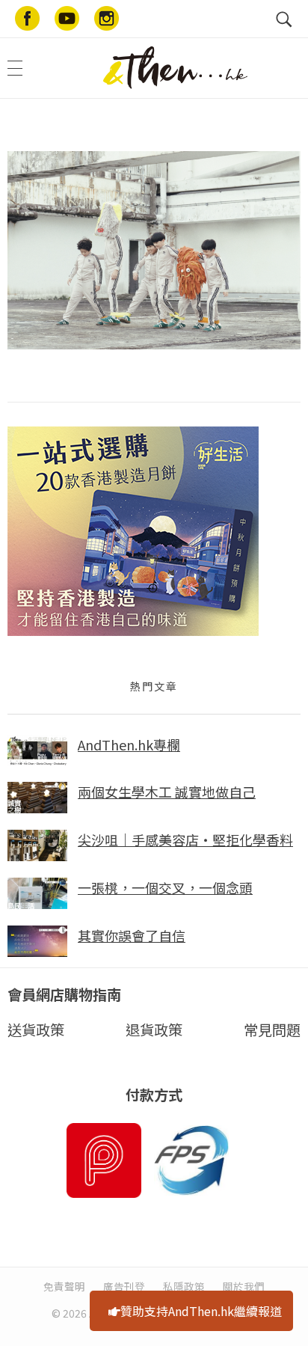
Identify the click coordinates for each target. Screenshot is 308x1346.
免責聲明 (64, 1286)
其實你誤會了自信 (131, 935)
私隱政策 (184, 1286)
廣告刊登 (124, 1286)
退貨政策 (154, 1029)
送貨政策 (35, 1029)
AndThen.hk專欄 (129, 744)
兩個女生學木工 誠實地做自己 (167, 791)
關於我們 (244, 1286)
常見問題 (272, 1029)
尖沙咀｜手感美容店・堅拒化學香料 (185, 839)
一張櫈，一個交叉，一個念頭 (165, 887)
